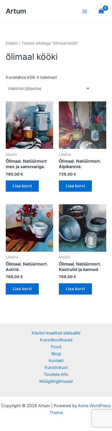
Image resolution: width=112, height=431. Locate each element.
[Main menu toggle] (84, 11)
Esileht (12, 43)
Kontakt (56, 360)
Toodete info (56, 374)
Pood (56, 346)
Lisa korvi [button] (22, 185)
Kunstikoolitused (56, 340)
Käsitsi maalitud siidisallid (56, 333)
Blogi (56, 353)
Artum (16, 11)
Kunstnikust (56, 367)
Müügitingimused (56, 381)
